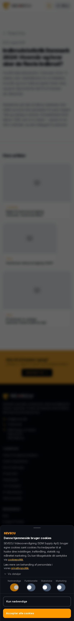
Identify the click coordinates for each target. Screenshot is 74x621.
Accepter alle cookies (20, 613)
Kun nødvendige (16, 601)
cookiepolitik (15, 559)
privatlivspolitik (20, 568)
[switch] (14, 587)
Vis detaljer (14, 573)
